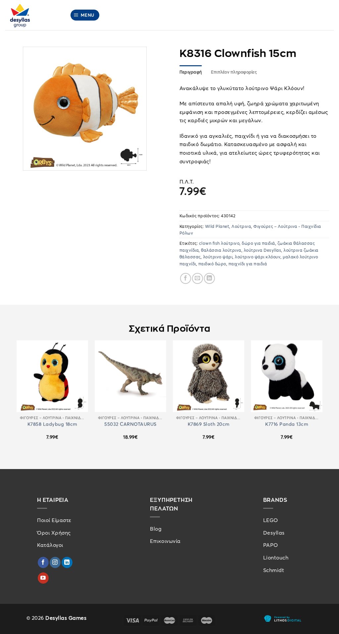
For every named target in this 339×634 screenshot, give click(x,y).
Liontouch (276, 557)
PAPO (270, 545)
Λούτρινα (241, 226)
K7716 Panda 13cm (286, 424)
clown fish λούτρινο (219, 243)
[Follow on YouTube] (43, 578)
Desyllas (274, 532)
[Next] (322, 396)
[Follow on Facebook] (43, 562)
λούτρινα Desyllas (262, 250)
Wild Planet (217, 226)
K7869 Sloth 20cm (209, 424)
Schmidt (273, 570)
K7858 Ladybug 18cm (52, 424)
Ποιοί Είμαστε (54, 520)
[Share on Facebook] (185, 278)
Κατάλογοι (50, 545)
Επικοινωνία (165, 541)
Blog (156, 528)
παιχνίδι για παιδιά (247, 263)
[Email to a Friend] (197, 278)
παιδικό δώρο (212, 263)
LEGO (270, 520)
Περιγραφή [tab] (190, 72)
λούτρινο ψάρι (218, 256)
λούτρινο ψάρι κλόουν (258, 256)
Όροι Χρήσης (54, 532)
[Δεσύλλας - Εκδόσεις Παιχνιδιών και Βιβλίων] (32, 15)
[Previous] (17, 396)
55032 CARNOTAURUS (130, 424)
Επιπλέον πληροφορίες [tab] (234, 72)
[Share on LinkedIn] (209, 278)
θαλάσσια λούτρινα (221, 250)
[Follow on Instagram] (55, 562)
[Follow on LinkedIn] (67, 562)
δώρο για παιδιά (258, 243)
